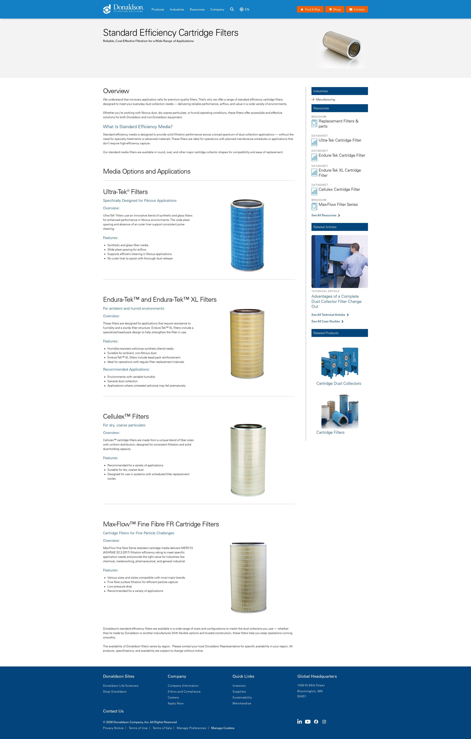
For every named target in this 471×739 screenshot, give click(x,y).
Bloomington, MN (310, 691)
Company (217, 9)
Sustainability (242, 697)
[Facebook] (318, 724)
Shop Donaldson (115, 691)
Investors (239, 685)
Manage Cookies (222, 727)
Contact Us (113, 711)
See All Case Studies (325, 321)
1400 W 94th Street (311, 685)
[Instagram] (326, 724)
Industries (177, 9)
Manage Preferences (191, 727)
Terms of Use (138, 727)
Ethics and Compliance (184, 691)
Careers (173, 697)
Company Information (183, 685)
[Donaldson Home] (126, 9)
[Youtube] (309, 724)
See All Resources (323, 215)
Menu (153, 3)
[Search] (232, 9)
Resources (197, 9)
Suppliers (239, 691)
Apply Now (176, 703)
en (247, 9)
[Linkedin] (301, 724)
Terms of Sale (162, 727)
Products (158, 9)
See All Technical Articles (328, 314)
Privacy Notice (113, 727)
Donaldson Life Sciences (120, 685)
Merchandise (242, 703)
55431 (301, 696)
